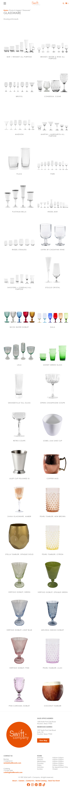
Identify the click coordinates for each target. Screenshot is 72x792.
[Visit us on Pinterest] (36, 784)
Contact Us (30, 781)
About (14, 781)
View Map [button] (43, 740)
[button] (63, 3)
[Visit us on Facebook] (28, 784)
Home (6, 10)
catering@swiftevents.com (13, 772)
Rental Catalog (41, 781)
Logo (36, 3)
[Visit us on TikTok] (44, 784)
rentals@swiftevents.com (12, 763)
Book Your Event (54, 781)
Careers (21, 781)
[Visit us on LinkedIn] (40, 784)
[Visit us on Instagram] (32, 784)
